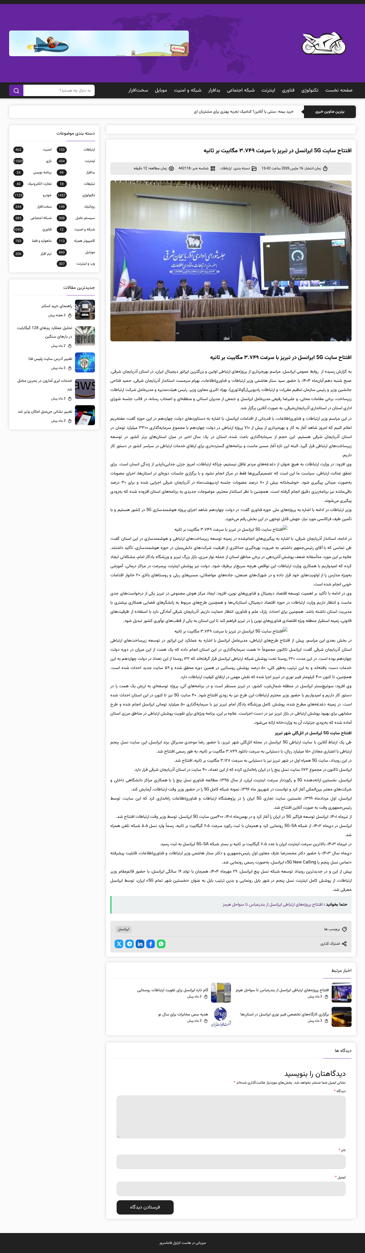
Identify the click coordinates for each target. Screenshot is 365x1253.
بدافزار (214, 90)
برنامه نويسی (34, 172)
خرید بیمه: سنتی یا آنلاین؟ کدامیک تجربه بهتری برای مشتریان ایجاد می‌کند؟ (235, 112)
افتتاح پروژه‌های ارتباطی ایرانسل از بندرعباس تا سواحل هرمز (273, 904)
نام (342, 1150)
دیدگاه (340, 1091)
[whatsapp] (161, 944)
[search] (16, 90)
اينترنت (268, 90)
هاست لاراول (182, 1243)
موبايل (161, 90)
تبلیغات (77, 184)
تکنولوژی (310, 90)
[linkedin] (140, 944)
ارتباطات (226, 168)
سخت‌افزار (138, 90)
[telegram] (129, 944)
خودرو (33, 195)
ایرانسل (123, 929)
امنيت (33, 150)
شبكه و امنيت (187, 90)
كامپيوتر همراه (77, 241)
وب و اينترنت (77, 264)
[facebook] (150, 944)
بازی (32, 161)
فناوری (288, 90)
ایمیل (340, 1177)
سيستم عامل (77, 218)
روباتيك (77, 207)
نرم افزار (33, 254)
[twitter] (119, 944)
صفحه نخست (338, 90)
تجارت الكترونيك (34, 184)
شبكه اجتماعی (241, 90)
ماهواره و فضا (33, 241)
